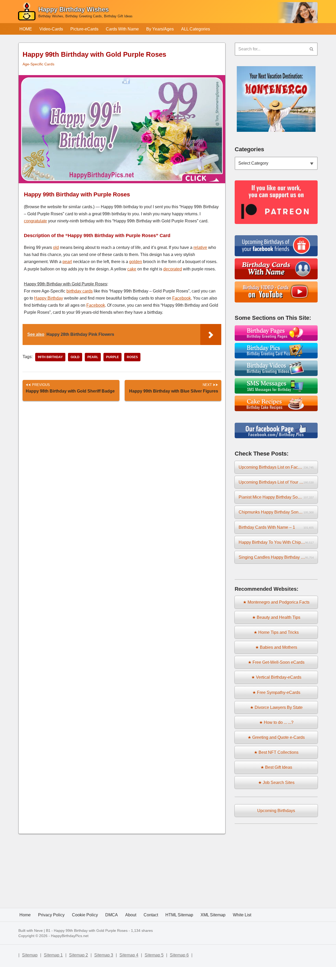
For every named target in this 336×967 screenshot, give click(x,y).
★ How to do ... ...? (276, 722)
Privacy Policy (51, 915)
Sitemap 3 (103, 955)
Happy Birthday (48, 298)
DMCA (111, 915)
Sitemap (30, 955)
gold (75, 357)
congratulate (35, 221)
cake (131, 269)
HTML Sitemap (179, 915)
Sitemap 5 (154, 955)
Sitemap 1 (53, 955)
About (130, 915)
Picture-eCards (84, 29)
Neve (38, 930)
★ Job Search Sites (276, 782)
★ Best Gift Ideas (276, 767)
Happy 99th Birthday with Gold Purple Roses (91, 930)
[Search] (312, 49)
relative (200, 247)
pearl (67, 261)
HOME (25, 29)
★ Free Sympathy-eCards (276, 692)
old (56, 247)
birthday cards (79, 291)
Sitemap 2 (78, 955)
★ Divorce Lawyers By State (276, 707)
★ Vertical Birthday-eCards (276, 677)
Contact (151, 915)
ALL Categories (195, 29)
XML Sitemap (213, 915)
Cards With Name (122, 29)
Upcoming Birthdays (276, 810)
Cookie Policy (85, 915)
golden (135, 261)
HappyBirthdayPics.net (69, 936)
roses (132, 357)
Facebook (181, 298)
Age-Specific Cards (38, 64)
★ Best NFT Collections (276, 752)
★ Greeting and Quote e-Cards (276, 737)
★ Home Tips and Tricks (276, 632)
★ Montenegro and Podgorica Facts (276, 602)
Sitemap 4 (128, 955)
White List (242, 915)
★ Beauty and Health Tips (276, 617)
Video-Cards (51, 29)
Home (25, 915)
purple (112, 357)
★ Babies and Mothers (276, 647)
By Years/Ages (160, 29)
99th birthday (50, 357)
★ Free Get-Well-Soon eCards (276, 662)
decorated (172, 269)
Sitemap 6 (179, 955)
